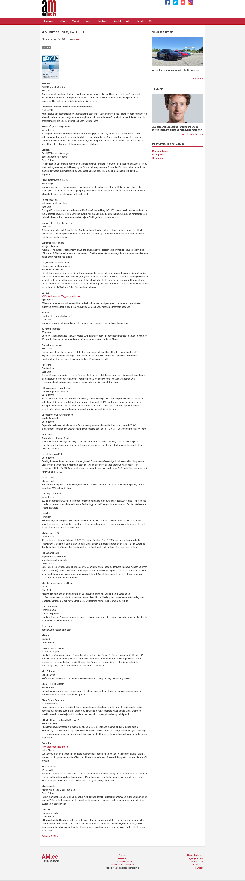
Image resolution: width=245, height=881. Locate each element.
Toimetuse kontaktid (122, 861)
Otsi (151, 21)
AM (77, 39)
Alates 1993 (198, 865)
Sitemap (122, 855)
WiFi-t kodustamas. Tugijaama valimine (61, 296)
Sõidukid (117, 21)
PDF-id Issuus (197, 861)
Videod (75, 21)
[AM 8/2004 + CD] (50, 67)
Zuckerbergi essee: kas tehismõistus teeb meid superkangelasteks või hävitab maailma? (177, 128)
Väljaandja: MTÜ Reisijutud (122, 865)
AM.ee (50, 856)
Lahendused (101, 21)
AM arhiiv (46, 48)
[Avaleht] (49, 8)
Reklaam (63, 21)
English (140, 21)
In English (199, 868)
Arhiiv (128, 21)
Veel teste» (197, 78)
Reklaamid (122, 858)
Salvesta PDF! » (50, 836)
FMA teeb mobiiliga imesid (55, 746)
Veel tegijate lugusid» (192, 134)
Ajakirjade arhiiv (196, 858)
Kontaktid (48, 21)
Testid (87, 21)
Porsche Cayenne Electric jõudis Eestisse (176, 70)
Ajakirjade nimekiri (195, 855)
